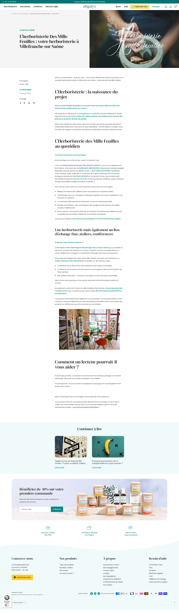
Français (156, 6)
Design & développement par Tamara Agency (27, 595)
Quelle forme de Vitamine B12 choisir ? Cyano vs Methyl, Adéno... (70, 462)
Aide (126, 6)
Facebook (87, 383)
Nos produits (10, 6)
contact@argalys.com (20, 565)
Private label (52, 6)
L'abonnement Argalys (158, 582)
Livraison (152, 570)
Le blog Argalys (23, 14)
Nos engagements (110, 567)
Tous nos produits (66, 565)
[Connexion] (171, 7)
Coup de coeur (27, 30)
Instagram (98, 383)
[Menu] (10, 595)
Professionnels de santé (113, 582)
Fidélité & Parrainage (157, 579)
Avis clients (107, 585)
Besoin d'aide (158, 558)
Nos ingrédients (109, 576)
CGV (151, 576)
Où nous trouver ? (66, 573)
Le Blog (106, 573)
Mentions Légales (156, 573)
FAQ (150, 567)
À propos (37, 6)
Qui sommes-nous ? (111, 565)
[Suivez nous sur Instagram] (95, 593)
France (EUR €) (18, 603)
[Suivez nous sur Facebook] (91, 593)
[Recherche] (166, 6)
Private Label (108, 570)
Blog (118, 6)
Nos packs (25, 6)
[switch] (7, 605)
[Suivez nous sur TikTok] (98, 593)
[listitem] (20, 103)
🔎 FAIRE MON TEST (140, 6)
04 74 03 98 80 (10, 2)
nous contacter (130, 535)
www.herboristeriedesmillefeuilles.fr (85, 407)
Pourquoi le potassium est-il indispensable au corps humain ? (107, 462)
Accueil (14, 14)
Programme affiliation (112, 579)
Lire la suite (59, 467)
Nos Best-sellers (66, 567)
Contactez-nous (23, 577)
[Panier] (175, 7)
